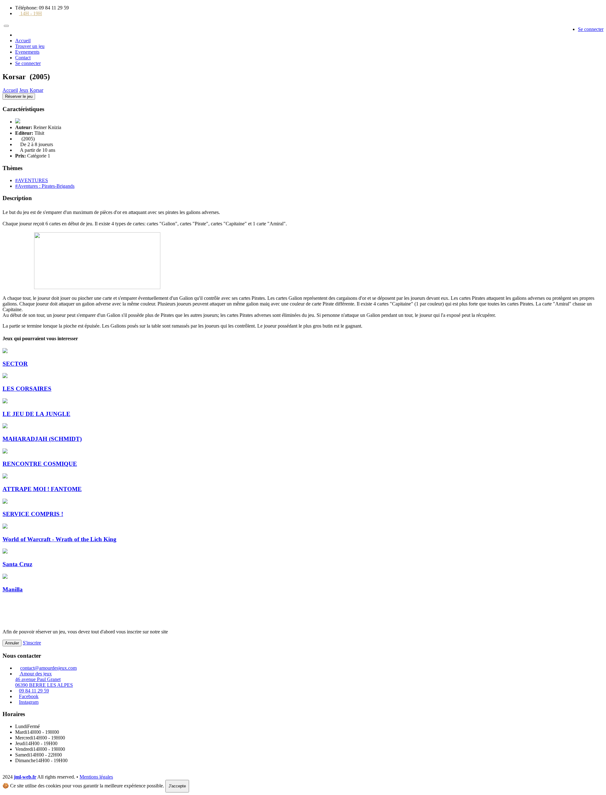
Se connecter (590, 29)
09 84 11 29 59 (34, 690)
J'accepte (177, 786)
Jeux (23, 90)
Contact (23, 57)
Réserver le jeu (19, 96)
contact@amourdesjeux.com (48, 668)
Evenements (27, 52)
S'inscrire (32, 642)
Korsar (36, 90)
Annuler (12, 643)
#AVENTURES (31, 180)
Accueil (23, 40)
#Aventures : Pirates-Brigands (44, 186)
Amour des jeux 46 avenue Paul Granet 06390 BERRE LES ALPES (44, 679)
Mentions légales (96, 777)
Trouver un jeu (30, 46)
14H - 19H (30, 13)
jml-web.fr (25, 777)
